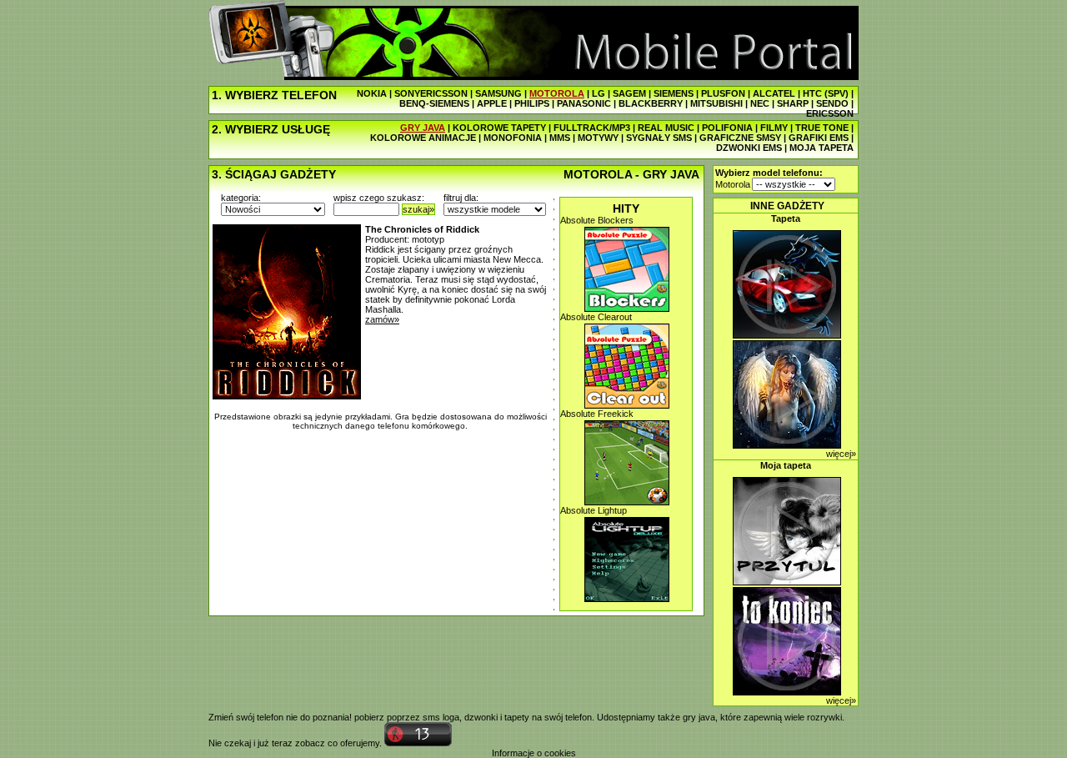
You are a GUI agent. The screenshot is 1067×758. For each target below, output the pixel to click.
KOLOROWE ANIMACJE (423, 138)
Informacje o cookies (534, 753)
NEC (759, 103)
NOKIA (372, 93)
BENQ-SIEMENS (434, 103)
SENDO (832, 103)
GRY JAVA (422, 128)
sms (431, 717)
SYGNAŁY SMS (659, 138)
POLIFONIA (727, 128)
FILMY (774, 128)
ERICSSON (830, 113)
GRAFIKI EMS (819, 138)
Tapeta (785, 218)
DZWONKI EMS (749, 148)
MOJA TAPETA (821, 148)
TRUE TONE (822, 128)
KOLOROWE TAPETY (499, 128)
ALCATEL (774, 93)
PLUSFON (723, 93)
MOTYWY (598, 138)
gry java (699, 717)
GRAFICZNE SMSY (740, 138)
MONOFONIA (512, 138)
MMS (559, 138)
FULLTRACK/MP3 (592, 128)
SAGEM (629, 93)
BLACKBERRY (651, 103)
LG (598, 93)
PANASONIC (584, 103)
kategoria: (241, 198)
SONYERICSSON (431, 93)
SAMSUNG (498, 93)
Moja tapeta (785, 465)
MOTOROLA (556, 93)
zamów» (382, 319)
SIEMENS (674, 93)
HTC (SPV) (826, 93)
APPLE (492, 103)
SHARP (793, 103)
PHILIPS (531, 103)
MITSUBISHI (716, 103)
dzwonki (481, 717)
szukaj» (418, 209)
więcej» (841, 454)
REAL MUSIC (666, 128)
